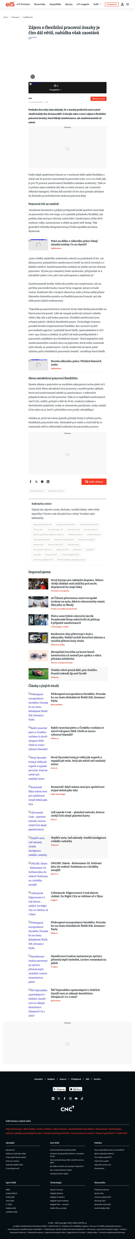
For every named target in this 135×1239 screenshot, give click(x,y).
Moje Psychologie (14, 1129)
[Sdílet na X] (36, 482)
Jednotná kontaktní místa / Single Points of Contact (65, 1232)
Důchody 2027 (100, 1201)
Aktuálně (10, 1143)
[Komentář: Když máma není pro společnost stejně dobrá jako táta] (38, 795)
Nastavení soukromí (18, 1232)
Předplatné (76, 1079)
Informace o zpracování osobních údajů (102, 1229)
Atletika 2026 (11, 1208)
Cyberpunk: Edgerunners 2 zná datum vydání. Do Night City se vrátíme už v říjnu (77, 894)
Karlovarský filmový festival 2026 (63, 1150)
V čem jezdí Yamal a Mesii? (16, 1157)
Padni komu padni (101, 1161)
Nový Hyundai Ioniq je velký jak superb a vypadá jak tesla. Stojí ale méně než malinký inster (78, 761)
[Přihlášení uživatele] (122, 4)
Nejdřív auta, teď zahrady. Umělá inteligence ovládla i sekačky (78, 839)
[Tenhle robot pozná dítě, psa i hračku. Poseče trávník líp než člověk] (38, 673)
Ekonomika (39, 4)
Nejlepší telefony (56, 1193)
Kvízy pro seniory (12, 1161)
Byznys (69, 4)
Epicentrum (10, 1150)
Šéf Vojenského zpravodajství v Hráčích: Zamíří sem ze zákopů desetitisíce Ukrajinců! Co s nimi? (75, 993)
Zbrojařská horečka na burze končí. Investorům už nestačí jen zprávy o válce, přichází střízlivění (76, 655)
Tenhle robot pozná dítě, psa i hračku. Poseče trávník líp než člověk (74, 671)
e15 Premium (23, 4)
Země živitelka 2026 (102, 1208)
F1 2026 (9, 1204)
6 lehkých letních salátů (59, 1173)
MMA (8, 1189)
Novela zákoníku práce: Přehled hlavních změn (76, 363)
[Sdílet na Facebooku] (30, 482)
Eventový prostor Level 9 (82, 1133)
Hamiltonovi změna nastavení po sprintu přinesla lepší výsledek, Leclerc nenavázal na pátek (78, 960)
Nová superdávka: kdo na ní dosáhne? (109, 1150)
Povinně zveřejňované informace (112, 1232)
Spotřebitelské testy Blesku (81, 1129)
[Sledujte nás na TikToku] (82, 1098)
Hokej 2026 (10, 1197)
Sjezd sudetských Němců (104, 1153)
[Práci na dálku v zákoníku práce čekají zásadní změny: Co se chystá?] (38, 244)
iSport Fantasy (60, 1129)
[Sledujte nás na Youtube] (76, 1098)
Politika (98, 1143)
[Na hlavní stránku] (10, 4)
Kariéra (97, 1079)
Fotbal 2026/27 (11, 1193)
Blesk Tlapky (29, 1129)
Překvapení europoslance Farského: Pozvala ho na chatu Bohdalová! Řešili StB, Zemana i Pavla (78, 697)
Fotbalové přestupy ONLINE (56, 1133)
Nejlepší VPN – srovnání (59, 1204)
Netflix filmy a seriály (58, 1208)
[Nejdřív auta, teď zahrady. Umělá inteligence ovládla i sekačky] (38, 846)
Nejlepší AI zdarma (57, 1197)
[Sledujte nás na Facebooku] (64, 1098)
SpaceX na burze (56, 1189)
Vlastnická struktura (36, 1232)
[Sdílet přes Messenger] (42, 482)
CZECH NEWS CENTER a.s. (77, 1223)
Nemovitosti (101, 1129)
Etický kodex (92, 1232)
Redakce (51, 1079)
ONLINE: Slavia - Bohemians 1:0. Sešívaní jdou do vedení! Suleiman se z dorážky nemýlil (76, 867)
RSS (87, 1079)
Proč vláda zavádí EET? (103, 1157)
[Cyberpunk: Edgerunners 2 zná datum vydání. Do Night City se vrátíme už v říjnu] (38, 903)
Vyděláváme (28, 17)
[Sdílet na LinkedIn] (48, 482)
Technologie (56, 1182)
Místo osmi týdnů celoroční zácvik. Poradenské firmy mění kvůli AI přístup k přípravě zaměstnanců (75, 619)
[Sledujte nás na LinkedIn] (53, 1098)
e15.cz (5, 17)
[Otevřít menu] (127, 4)
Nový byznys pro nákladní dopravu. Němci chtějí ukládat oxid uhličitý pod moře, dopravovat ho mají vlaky (77, 583)
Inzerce (63, 1079)
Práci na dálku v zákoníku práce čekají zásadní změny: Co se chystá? (74, 242)
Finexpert (15, 17)
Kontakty (38, 1079)
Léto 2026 (54, 1143)
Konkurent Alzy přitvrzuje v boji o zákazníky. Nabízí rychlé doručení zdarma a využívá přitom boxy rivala (78, 637)
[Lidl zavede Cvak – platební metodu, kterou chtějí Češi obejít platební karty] (38, 821)
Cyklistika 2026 (11, 1212)
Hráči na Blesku (44, 1129)
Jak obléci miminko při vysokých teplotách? (67, 1166)
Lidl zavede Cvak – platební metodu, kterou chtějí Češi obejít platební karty (78, 814)
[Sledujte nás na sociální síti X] (59, 1098)
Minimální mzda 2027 (102, 1204)
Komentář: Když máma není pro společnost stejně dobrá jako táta (78, 788)
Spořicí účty (98, 1193)
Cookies (123, 1229)
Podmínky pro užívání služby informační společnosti (64, 1229)
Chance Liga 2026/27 (105, 1133)
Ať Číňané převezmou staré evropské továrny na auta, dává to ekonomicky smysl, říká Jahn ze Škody (78, 601)
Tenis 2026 (10, 1201)
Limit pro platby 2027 (102, 1197)
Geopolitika (55, 4)
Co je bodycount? (13, 1168)
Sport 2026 (11, 1182)
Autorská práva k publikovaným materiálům (25, 1229)
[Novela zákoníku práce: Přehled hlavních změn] (38, 365)
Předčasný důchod (101, 1189)
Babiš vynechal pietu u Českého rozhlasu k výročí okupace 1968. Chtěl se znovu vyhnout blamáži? (77, 731)
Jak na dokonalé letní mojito (61, 1170)
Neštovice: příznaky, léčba (16, 1153)
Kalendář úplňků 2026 (14, 1164)
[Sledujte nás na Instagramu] (70, 1098)
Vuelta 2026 (121, 1133)
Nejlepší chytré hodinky (59, 1201)
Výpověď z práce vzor (102, 1164)
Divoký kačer (99, 1168)
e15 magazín (83, 4)
